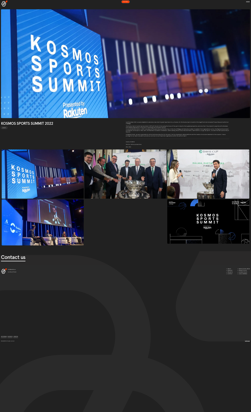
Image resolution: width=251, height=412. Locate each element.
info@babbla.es (12, 269)
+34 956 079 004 (12, 272)
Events (4, 127)
